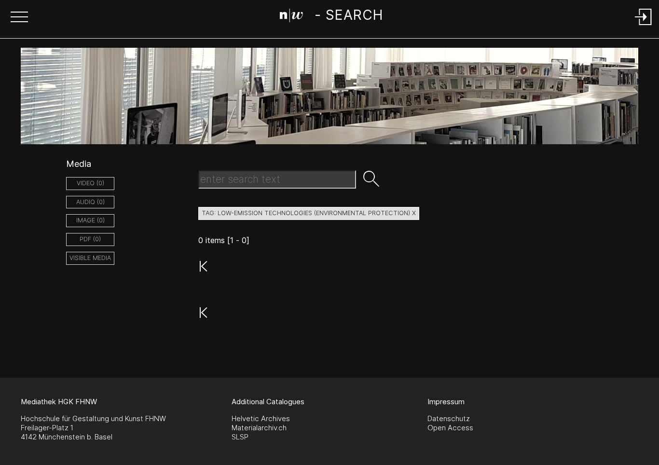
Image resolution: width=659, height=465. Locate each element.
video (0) (90, 183)
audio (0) (90, 201)
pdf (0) (90, 239)
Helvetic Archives (261, 418)
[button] (19, 18)
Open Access (450, 427)
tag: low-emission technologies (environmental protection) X (309, 213)
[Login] (643, 25)
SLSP (240, 436)
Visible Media (90, 257)
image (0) (90, 220)
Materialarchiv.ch (259, 427)
